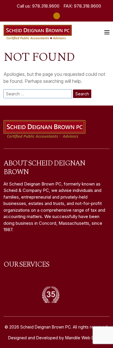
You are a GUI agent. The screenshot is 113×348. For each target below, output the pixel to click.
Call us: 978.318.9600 (37, 6)
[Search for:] (37, 93)
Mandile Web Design (85, 337)
